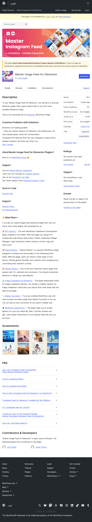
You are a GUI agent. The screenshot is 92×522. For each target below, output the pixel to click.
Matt (5, 487)
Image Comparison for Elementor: (19, 281)
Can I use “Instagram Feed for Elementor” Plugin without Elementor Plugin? (19, 371)
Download (84, 76)
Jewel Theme (41, 447)
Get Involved (75, 464)
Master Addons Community (20, 170)
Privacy (5, 476)
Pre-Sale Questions (10, 210)
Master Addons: (11, 269)
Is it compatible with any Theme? (16, 407)
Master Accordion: (12, 296)
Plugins (27, 472)
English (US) (85, 126)
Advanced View (70, 143)
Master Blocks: (11, 250)
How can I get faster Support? (14, 423)
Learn (49, 464)
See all (87, 164)
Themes (28, 468)
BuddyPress (8, 495)
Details (7, 88)
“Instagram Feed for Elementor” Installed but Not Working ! (26, 400)
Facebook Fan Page (20, 177)
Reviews (18, 88)
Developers (51, 472)
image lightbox (84, 136)
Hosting (5, 472)
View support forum (72, 186)
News (4, 468)
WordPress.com (10, 483)
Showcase (29, 464)
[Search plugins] (26, 24)
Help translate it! (65, 17)
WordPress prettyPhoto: (15, 308)
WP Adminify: (10, 231)
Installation (32, 88)
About (4, 464)
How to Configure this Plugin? (14, 386)
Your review (68, 164)
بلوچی (10, 505)
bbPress (6, 491)
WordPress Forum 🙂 (20, 157)
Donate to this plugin (72, 207)
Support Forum (8, 206)
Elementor (31, 115)
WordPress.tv (53, 476)
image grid (85, 131)
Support (86, 88)
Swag (73, 476)
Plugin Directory (8, 10)
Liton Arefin (22, 78)
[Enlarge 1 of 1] (56, 333)
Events (72, 468)
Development (47, 88)
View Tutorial (7, 144)
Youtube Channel (32, 174)
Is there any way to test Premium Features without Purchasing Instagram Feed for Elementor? (23, 415)
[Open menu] (88, 3)
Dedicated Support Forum (33, 180)
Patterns (28, 476)
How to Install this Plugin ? (13, 379)
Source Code (7, 193)
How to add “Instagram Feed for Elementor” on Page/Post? (27, 393)
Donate (74, 472)
